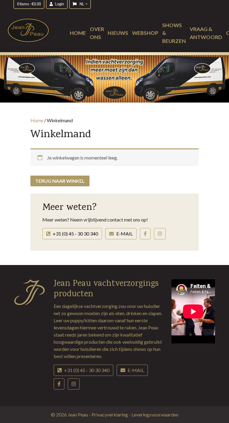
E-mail (124, 233)
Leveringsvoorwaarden (154, 414)
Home (78, 33)
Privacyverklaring (110, 414)
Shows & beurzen (174, 33)
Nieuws (118, 33)
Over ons (97, 33)
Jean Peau (78, 414)
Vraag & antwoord (206, 33)
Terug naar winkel (60, 181)
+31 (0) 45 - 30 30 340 (75, 233)
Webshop (145, 33)
